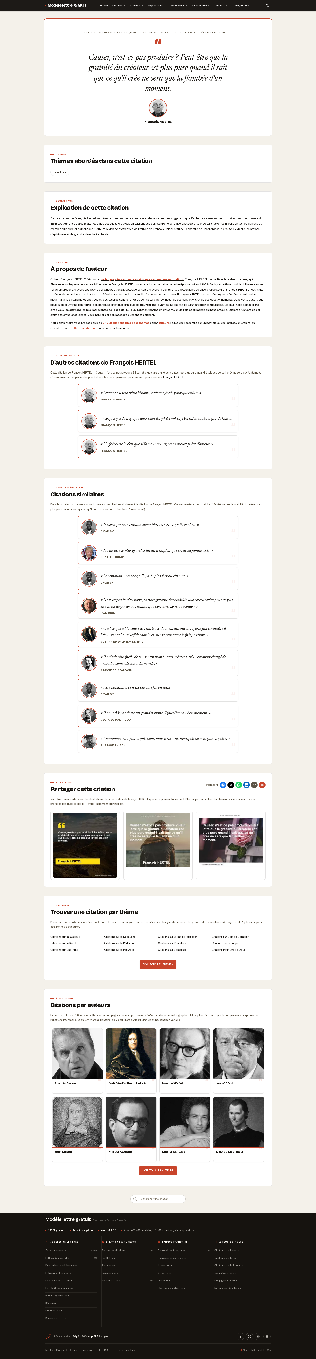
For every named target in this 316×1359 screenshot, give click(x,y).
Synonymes (178, 5)
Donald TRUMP (112, 557)
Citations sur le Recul (63, 943)
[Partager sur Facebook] (223, 785)
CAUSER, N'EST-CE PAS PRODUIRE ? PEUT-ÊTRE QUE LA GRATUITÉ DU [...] (196, 32)
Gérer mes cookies (124, 1350)
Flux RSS (104, 1350)
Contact (73, 1350)
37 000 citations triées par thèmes (126, 323)
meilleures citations (82, 328)
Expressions (155, 5)
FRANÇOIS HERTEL (132, 32)
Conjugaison (239, 5)
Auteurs (219, 5)
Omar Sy (107, 531)
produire (60, 172)
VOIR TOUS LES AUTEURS (158, 1170)
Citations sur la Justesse (65, 937)
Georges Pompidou (115, 719)
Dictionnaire (199, 5)
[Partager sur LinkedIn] (246, 785)
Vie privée (88, 1350)
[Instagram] (267, 1336)
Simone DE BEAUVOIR (116, 670)
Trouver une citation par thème (94, 912)
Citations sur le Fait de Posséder (177, 937)
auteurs (164, 323)
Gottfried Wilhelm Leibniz (121, 641)
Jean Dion (107, 613)
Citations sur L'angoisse (172, 950)
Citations (135, 5)
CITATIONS (150, 32)
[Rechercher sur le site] (267, 5)
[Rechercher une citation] (135, 1199)
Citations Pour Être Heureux (229, 950)
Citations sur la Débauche (120, 937)
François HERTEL (157, 122)
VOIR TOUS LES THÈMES (158, 964)
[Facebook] (240, 1336)
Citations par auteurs (80, 1005)
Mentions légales (54, 1350)
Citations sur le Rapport (226, 943)
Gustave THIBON (113, 745)
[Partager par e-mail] (254, 785)
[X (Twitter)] (249, 1336)
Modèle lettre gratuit (67, 5)
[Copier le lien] (262, 785)
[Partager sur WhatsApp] (238, 785)
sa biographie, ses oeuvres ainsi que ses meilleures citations (142, 279)
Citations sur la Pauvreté (119, 950)
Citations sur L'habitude (172, 943)
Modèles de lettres (111, 5)
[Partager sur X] (230, 785)
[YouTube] (258, 1336)
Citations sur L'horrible (64, 950)
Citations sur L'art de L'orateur (230, 937)
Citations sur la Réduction (119, 943)
